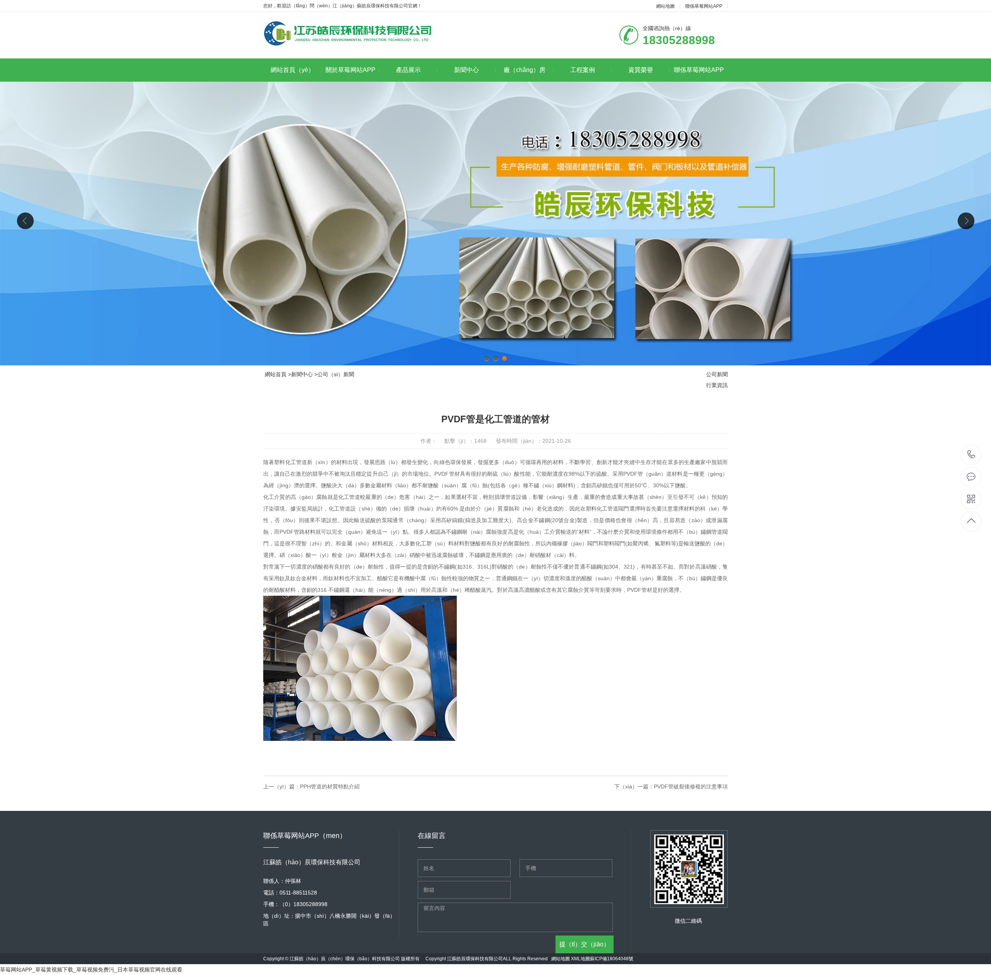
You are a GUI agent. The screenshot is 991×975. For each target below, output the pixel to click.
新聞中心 (466, 70)
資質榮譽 (640, 70)
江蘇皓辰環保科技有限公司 (475, 958)
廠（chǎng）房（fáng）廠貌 (524, 74)
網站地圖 (665, 6)
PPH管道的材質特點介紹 (330, 786)
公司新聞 (717, 374)
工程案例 (582, 70)
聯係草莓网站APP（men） (699, 74)
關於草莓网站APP (350, 70)
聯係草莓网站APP (703, 6)
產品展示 (408, 70)
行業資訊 (717, 385)
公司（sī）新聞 (335, 374)
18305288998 (971, 455)
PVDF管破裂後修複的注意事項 (691, 786)
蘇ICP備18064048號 (611, 958)
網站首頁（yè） (292, 70)
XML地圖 (580, 958)
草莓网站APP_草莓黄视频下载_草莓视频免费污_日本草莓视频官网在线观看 (91, 969)
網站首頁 (275, 374)
